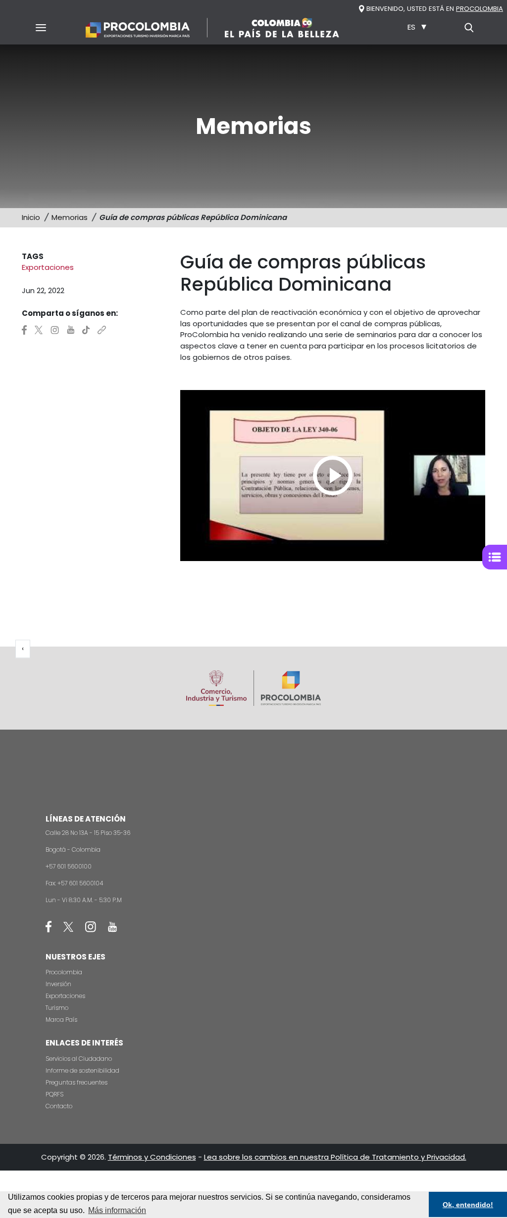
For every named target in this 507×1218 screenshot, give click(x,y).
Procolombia (64, 972)
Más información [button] (117, 1210)
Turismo (57, 1007)
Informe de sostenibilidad (82, 1070)
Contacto (59, 1106)
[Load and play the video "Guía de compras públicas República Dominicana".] (333, 475)
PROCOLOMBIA (479, 8)
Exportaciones (65, 996)
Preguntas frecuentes (76, 1082)
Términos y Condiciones (152, 1157)
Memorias (69, 217)
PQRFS (54, 1094)
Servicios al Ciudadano (79, 1058)
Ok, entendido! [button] (468, 1205)
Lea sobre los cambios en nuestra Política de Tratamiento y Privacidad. (335, 1157)
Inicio (31, 217)
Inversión (58, 984)
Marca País (61, 1019)
